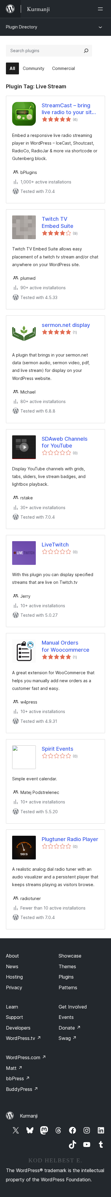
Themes (67, 966)
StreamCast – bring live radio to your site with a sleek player (68, 109)
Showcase (70, 956)
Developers (18, 1028)
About (12, 956)
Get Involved (73, 1007)
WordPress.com (26, 1057)
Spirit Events (57, 749)
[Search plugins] (86, 51)
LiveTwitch (55, 544)
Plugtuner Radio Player (70, 839)
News (12, 966)
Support (14, 1017)
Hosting (14, 977)
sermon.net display (66, 325)
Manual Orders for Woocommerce (65, 646)
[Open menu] (101, 9)
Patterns (68, 987)
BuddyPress (22, 1089)
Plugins (66, 977)
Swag (68, 1038)
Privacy (14, 987)
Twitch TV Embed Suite (57, 222)
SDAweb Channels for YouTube (65, 442)
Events (66, 1017)
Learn (12, 1007)
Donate (70, 1028)
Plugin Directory (21, 26)
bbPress (18, 1078)
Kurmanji (29, 1116)
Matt (14, 1068)
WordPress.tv (23, 1038)
